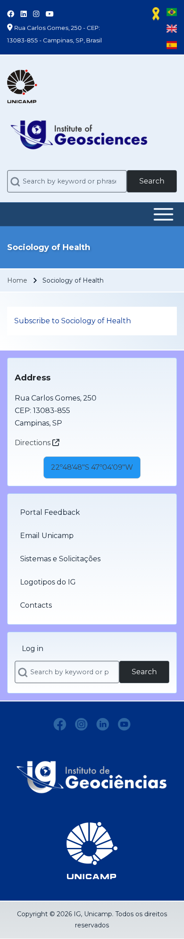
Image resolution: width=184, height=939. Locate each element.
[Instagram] (81, 724)
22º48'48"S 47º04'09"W (92, 467)
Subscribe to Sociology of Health (72, 321)
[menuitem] (92, 512)
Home (17, 280)
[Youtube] (124, 724)
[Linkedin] (103, 724)
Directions (33, 442)
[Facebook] (60, 724)
